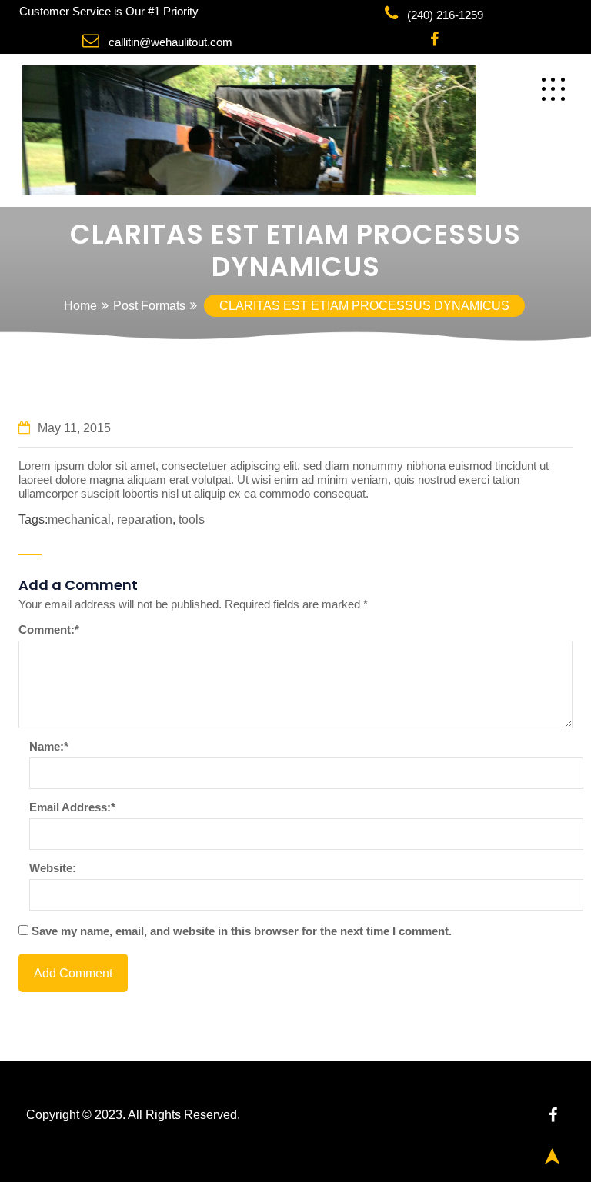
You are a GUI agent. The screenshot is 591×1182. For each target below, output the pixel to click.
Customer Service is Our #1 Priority (109, 11)
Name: (48, 746)
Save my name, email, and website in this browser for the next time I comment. (242, 930)
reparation (144, 519)
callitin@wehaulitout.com (170, 41)
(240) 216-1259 (445, 15)
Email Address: (72, 807)
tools (192, 519)
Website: (52, 867)
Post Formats (149, 305)
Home (80, 305)
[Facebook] (434, 40)
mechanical (79, 519)
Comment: (48, 629)
